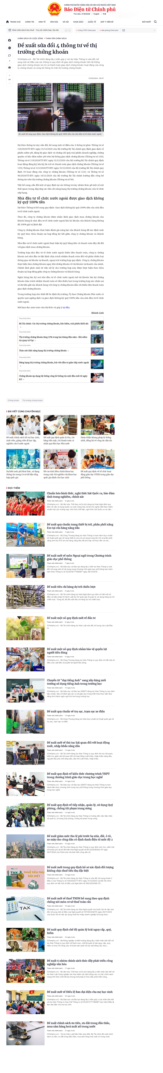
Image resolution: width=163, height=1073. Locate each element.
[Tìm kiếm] (155, 22)
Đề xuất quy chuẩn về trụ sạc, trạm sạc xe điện (76, 711)
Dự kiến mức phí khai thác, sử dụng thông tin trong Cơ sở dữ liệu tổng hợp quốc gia (22, 474)
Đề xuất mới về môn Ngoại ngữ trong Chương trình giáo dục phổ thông (79, 557)
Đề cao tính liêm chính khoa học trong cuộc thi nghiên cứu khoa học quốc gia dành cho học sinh (60, 474)
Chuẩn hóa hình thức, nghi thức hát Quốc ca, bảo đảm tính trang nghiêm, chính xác (80, 495)
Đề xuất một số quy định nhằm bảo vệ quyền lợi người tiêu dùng (77, 651)
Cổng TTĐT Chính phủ (87, 30)
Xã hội (66, 22)
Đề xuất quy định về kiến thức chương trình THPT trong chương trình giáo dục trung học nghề (78, 775)
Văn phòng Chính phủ (109, 30)
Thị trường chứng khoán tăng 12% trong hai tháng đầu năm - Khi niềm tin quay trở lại (53, 339)
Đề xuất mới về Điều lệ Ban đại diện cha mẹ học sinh (80, 992)
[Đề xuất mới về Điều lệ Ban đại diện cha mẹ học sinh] (25, 1002)
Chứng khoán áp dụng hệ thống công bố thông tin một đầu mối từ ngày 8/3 (53, 378)
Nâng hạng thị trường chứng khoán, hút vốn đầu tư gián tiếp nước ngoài (54, 362)
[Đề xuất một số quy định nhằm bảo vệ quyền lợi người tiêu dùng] (25, 659)
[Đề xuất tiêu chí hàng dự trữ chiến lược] (25, 597)
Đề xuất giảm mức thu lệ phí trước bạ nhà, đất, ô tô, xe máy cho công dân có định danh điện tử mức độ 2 (80, 838)
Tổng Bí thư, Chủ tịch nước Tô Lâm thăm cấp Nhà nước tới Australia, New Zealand (37, 30)
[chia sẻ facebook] (9, 40)
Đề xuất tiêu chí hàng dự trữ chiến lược (71, 586)
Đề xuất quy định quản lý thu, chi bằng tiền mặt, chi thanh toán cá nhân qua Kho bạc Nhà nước (59, 440)
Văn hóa (54, 22)
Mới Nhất (146, 22)
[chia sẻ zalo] (9, 48)
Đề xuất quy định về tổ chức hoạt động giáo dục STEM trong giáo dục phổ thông (97, 474)
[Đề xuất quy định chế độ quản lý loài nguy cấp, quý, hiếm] (25, 940)
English (96, 14)
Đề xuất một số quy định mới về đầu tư (71, 618)
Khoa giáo (78, 22)
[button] (66, 30)
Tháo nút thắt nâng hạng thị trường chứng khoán (43, 350)
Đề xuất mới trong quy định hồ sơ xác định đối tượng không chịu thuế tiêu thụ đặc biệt (80, 869)
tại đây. (66, 307)
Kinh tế (42, 22)
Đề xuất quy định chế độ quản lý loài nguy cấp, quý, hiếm (79, 931)
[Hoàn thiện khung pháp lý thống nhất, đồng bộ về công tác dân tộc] (98, 425)
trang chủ (15, 22)
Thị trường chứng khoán (32, 400)
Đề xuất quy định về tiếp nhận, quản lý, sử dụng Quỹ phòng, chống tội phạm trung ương (80, 806)
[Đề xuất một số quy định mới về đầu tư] (25, 628)
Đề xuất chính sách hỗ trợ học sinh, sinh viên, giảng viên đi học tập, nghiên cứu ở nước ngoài (23, 440)
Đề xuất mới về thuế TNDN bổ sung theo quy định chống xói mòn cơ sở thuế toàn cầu (78, 900)
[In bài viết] (9, 67)
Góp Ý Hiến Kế (106, 22)
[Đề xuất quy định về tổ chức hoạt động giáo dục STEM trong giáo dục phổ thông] (98, 459)
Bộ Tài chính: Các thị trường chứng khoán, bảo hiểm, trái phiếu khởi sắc (54, 323)
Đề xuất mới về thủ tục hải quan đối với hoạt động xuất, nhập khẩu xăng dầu (78, 744)
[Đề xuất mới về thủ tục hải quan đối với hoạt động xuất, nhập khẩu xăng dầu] (25, 753)
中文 (104, 14)
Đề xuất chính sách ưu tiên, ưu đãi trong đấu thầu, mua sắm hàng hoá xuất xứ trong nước (78, 1024)
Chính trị (29, 22)
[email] (123, 30)
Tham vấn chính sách (56, 38)
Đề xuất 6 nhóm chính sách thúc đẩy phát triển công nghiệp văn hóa (80, 962)
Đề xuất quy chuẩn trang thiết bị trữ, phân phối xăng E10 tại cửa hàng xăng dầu (80, 526)
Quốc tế (92, 22)
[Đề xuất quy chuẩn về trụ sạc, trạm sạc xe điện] (25, 722)
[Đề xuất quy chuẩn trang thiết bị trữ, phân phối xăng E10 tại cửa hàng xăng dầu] (25, 535)
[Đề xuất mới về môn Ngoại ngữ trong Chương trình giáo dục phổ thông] (25, 566)
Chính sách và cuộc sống (30, 38)
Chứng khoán (13, 400)
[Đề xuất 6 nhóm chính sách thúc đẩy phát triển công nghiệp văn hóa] (25, 971)
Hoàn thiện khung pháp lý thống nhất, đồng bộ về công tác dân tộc (96, 439)
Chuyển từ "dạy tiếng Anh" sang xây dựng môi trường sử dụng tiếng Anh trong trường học (76, 682)
